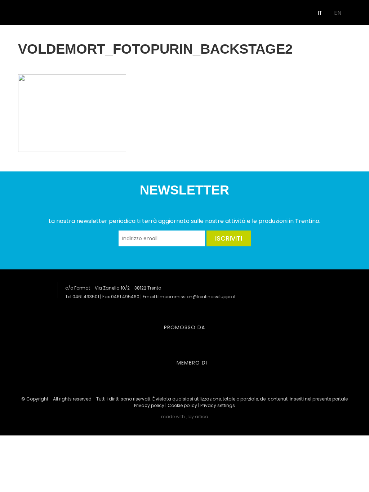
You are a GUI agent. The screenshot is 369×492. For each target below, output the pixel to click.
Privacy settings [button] (217, 405)
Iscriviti (228, 238)
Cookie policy (182, 405)
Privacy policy (149, 405)
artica (201, 416)
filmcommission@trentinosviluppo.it (196, 297)
